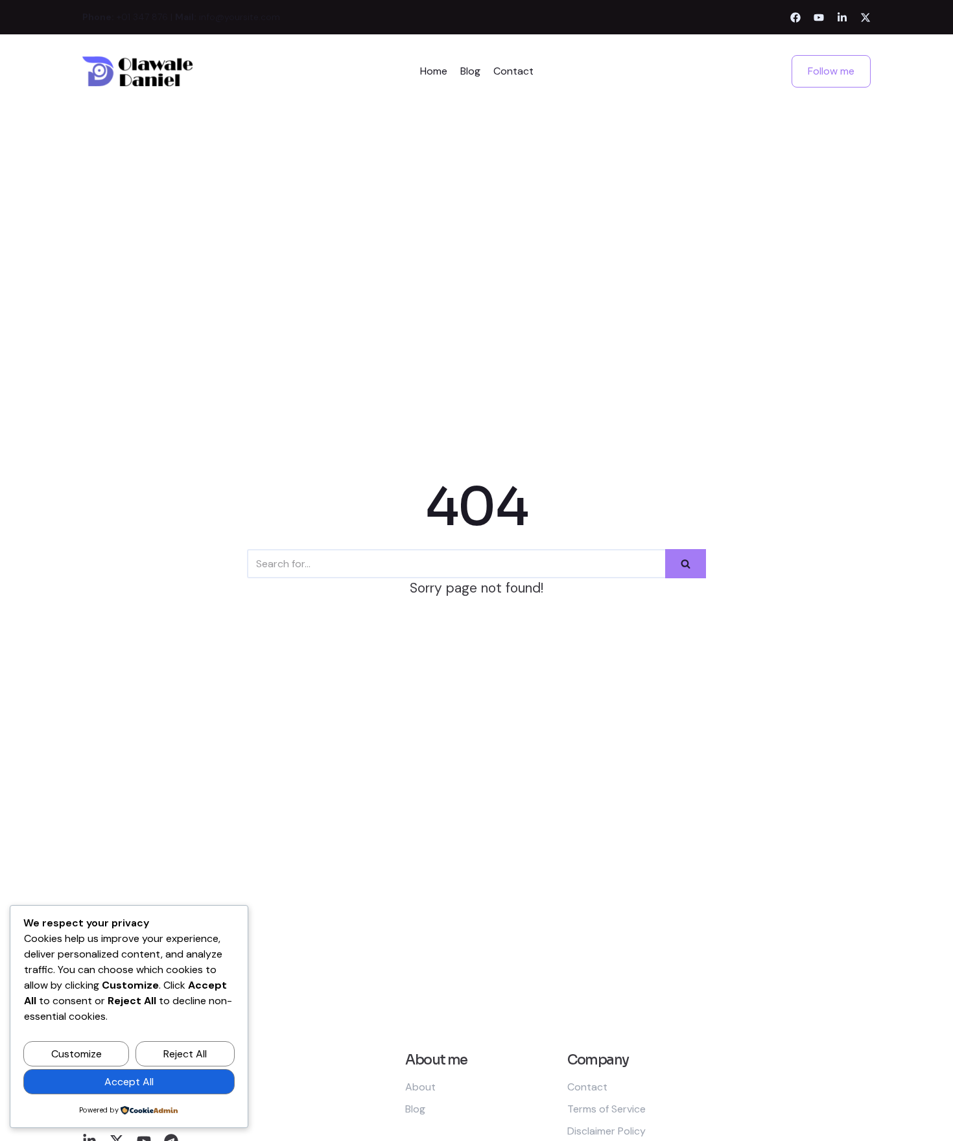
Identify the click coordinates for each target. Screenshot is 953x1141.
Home (433, 71)
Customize (76, 1054)
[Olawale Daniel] (137, 71)
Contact (513, 71)
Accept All (129, 1081)
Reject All (185, 1054)
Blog (470, 71)
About (420, 1087)
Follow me (831, 71)
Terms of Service (606, 1109)
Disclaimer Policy (606, 1131)
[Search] (685, 563)
